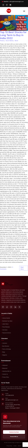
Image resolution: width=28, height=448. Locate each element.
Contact (15, 445)
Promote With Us (14, 436)
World (16, 40)
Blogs (3, 352)
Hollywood (4, 365)
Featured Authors (6, 332)
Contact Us (5, 374)
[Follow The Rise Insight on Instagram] (3, 307)
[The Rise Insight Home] (8, 284)
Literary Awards (6, 318)
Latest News (5, 324)
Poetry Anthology (6, 349)
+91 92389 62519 (9, 395)
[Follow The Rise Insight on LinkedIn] (15, 307)
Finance (2, 40)
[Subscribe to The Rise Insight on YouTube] (11, 307)
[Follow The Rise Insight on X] (19, 307)
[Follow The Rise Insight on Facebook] (7, 307)
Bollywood (4, 368)
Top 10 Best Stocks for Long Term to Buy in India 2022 (13, 35)
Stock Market (10, 40)
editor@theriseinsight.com (16, 1)
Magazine (4, 355)
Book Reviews (5, 346)
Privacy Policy (5, 377)
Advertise (20, 445)
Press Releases (6, 327)
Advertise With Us (6, 371)
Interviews (4, 329)
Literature (4, 343)
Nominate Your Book (7, 321)
